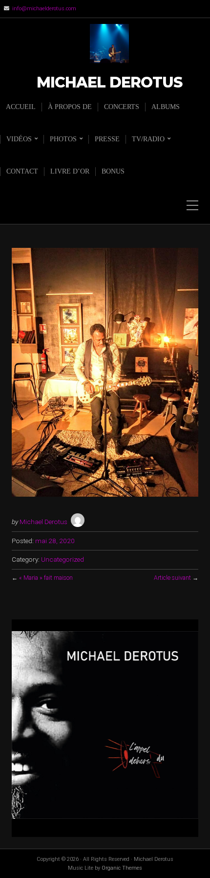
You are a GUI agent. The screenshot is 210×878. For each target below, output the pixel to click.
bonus (113, 171)
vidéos (19, 139)
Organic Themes (122, 868)
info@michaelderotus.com (44, 8)
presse (107, 139)
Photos (63, 139)
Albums (165, 106)
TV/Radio (148, 139)
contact (22, 171)
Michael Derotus (109, 83)
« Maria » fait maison (46, 577)
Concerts (121, 106)
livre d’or (69, 171)
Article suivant (172, 577)
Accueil (21, 106)
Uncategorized (62, 559)
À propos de (70, 106)
